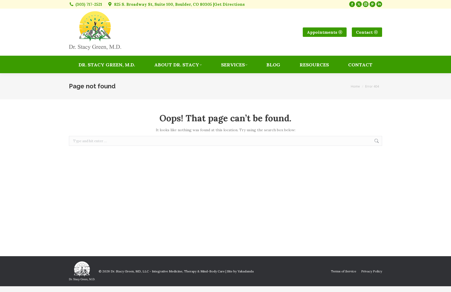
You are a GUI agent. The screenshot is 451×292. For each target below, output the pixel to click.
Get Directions (229, 4)
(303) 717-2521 (88, 4)
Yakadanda (246, 271)
